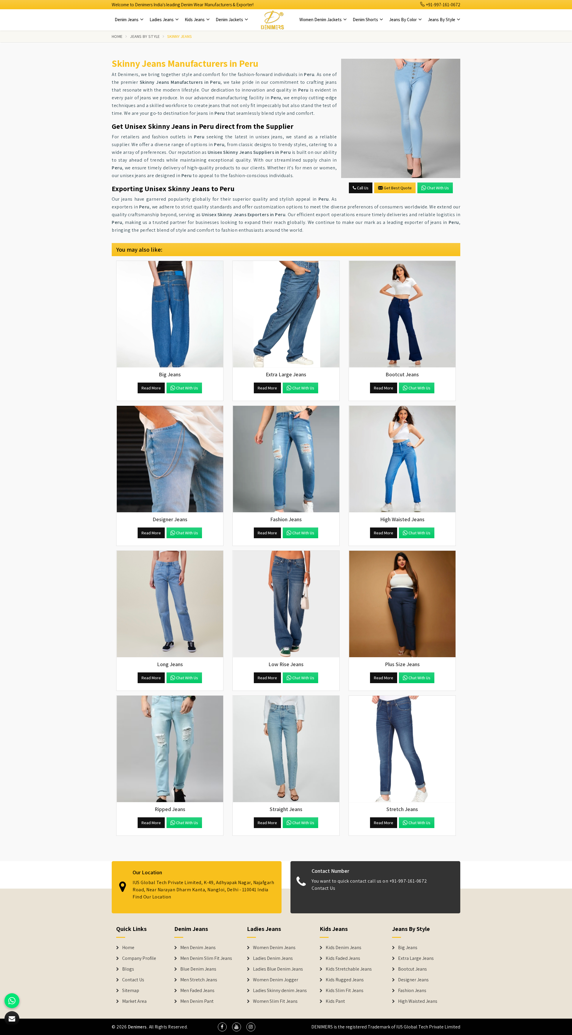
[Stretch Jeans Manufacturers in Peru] (402, 749)
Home (117, 36)
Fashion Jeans (412, 990)
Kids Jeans (195, 19)
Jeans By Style (442, 19)
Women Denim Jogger (275, 979)
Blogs (128, 969)
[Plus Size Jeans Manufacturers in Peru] (402, 604)
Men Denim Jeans (198, 947)
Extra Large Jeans (416, 958)
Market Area (134, 1001)
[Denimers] (272, 19)
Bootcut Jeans (412, 969)
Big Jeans (407, 947)
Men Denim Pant (197, 1001)
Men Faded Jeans (197, 990)
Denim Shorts (366, 19)
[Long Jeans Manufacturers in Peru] (169, 604)
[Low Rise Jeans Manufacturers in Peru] (286, 604)
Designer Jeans (413, 979)
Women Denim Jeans (274, 947)
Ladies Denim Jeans (273, 958)
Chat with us (438, 188)
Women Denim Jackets (321, 19)
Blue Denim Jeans (198, 969)
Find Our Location (152, 897)
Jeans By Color (403, 19)
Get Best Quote (398, 188)
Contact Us (323, 888)
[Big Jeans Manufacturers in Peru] (169, 314)
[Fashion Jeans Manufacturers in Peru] (286, 459)
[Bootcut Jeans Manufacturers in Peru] (402, 314)
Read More (151, 388)
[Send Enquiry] (400, 118)
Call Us (362, 188)
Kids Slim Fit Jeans (344, 990)
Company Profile (139, 958)
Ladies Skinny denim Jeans (280, 990)
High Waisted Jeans (417, 1001)
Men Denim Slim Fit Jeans (206, 958)
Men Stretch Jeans (198, 979)
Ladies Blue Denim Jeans (278, 969)
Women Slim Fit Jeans (275, 1001)
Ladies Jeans (162, 19)
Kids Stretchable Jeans (349, 969)
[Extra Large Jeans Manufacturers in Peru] (286, 314)
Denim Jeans (127, 19)
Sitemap (130, 990)
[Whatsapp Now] (11, 1000)
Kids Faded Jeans (343, 958)
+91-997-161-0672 (442, 4)
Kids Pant (335, 1001)
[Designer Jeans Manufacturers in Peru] (169, 459)
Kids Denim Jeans (343, 947)
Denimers (137, 1027)
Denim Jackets (230, 19)
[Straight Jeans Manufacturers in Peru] (286, 749)
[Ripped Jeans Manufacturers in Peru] (169, 749)
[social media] (222, 1026)
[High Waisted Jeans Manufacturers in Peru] (402, 459)
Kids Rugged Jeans (345, 979)
